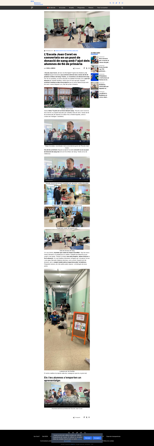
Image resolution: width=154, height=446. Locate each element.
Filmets (91, 7)
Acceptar (97, 438)
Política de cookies (108, 441)
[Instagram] (113, 3)
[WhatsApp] (122, 3)
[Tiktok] (116, 3)
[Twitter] (110, 3)
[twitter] (86, 68)
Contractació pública (46, 441)
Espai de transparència (113, 436)
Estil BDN (45, 436)
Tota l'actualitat (102, 7)
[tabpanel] (100, 77)
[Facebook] (119, 3)
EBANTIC (73, 444)
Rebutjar (87, 438)
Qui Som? (37, 436)
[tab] (95, 53)
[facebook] (84, 68)
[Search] (122, 8)
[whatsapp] (89, 68)
